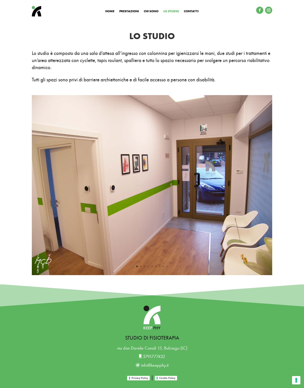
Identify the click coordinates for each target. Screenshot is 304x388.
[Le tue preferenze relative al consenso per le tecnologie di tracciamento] (296, 380)
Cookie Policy (167, 378)
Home (109, 11)
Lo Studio (171, 11)
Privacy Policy (140, 378)
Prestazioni (129, 11)
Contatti (191, 11)
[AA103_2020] (152, 274)
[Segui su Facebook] (259, 10)
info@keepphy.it (154, 365)
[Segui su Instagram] (268, 10)
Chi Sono (151, 11)
